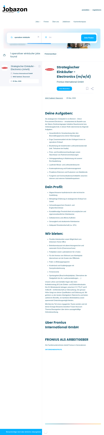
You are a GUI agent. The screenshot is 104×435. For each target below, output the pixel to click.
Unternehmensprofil (53, 350)
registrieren (96, 10)
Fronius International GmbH (70, 82)
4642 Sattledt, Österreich (54, 98)
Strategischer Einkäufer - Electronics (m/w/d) (23, 68)
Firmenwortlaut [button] (50, 54)
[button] (92, 89)
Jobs (37, 22)
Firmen (46, 22)
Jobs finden (89, 38)
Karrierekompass (80, 22)
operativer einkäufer (17, 44)
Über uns (55, 22)
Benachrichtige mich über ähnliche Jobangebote (23, 432)
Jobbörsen (66, 22)
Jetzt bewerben (64, 88)
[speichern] (39, 66)
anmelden (85, 10)
